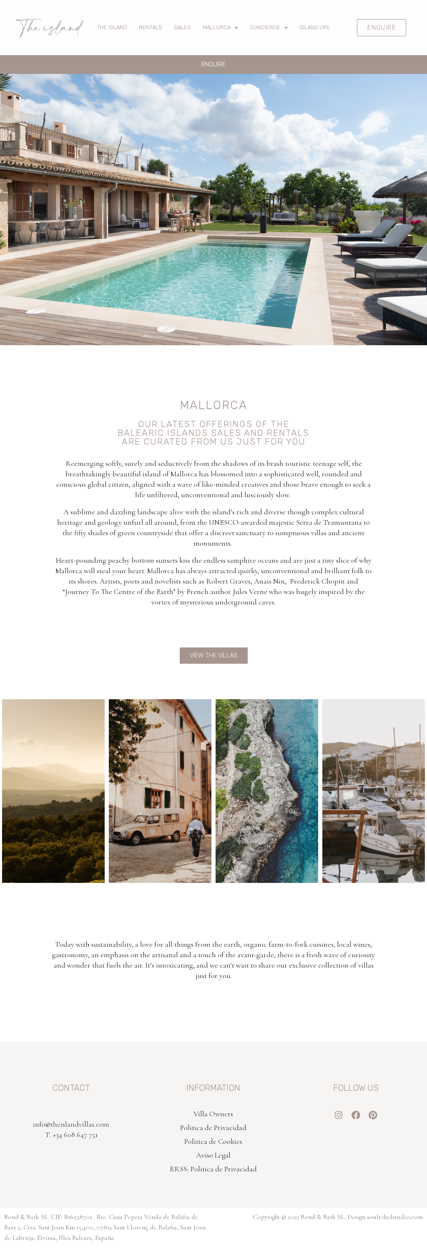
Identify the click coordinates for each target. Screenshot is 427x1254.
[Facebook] (356, 1115)
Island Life (314, 27)
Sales (182, 27)
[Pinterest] (373, 1115)
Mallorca (217, 27)
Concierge (265, 27)
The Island (112, 27)
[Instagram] (338, 1115)
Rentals (150, 27)
